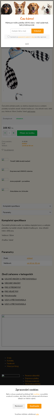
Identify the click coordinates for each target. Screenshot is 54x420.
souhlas (36, 394)
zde (37, 414)
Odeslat (37, 31)
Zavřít (27, 44)
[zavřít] (48, 5)
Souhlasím (34, 406)
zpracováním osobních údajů (26, 37)
